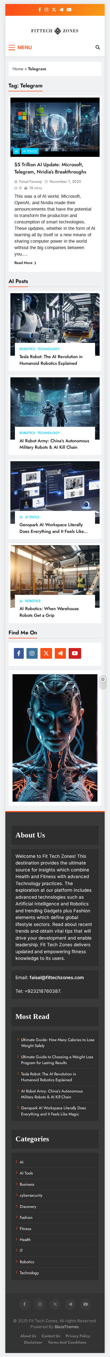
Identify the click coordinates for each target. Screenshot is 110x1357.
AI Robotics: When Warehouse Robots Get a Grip (49, 611)
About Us (28, 1336)
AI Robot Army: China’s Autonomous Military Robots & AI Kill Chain (54, 444)
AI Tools (32, 517)
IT (21, 1251)
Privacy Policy (78, 1336)
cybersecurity (31, 1195)
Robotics (27, 349)
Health (25, 1240)
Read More (23, 262)
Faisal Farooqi (30, 181)
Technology (49, 349)
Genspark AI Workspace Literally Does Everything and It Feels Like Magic (51, 531)
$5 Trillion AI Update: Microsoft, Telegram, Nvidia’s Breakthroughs (50, 168)
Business (27, 1184)
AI (20, 517)
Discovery (28, 1206)
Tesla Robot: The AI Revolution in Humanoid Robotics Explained (50, 359)
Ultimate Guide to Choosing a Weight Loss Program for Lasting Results (57, 1060)
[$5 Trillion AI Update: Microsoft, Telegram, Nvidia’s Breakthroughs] (55, 127)
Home (18, 69)
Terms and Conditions (67, 1342)
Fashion (26, 1217)
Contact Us (51, 1336)
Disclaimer (33, 1342)
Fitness (25, 1229)
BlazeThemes (67, 1326)
